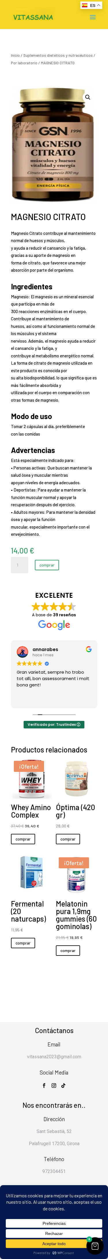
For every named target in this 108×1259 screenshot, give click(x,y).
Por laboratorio (24, 62)
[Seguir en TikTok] (63, 1085)
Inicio (15, 55)
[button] (88, 97)
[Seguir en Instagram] (54, 1085)
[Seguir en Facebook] (44, 1085)
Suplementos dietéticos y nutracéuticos (58, 55)
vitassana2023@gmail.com (54, 1056)
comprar (46, 564)
